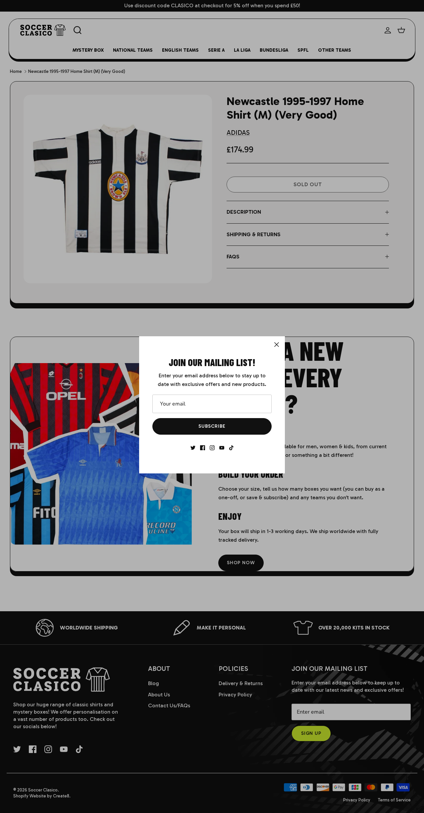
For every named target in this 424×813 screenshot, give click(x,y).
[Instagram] (212, 447)
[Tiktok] (231, 447)
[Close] (276, 344)
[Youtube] (221, 447)
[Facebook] (202, 447)
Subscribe (211, 426)
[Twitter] (192, 447)
